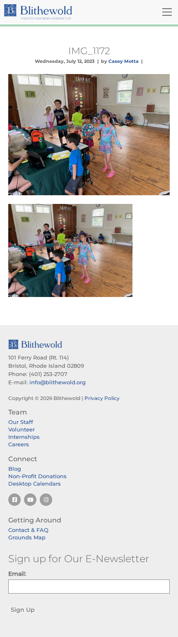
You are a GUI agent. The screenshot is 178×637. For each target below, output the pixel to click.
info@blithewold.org (57, 382)
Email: (17, 573)
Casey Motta (123, 61)
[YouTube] (30, 499)
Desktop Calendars (34, 483)
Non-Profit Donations (37, 476)
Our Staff (20, 422)
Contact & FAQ (28, 530)
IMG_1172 (89, 51)
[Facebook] (14, 499)
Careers (18, 444)
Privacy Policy (102, 398)
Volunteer (21, 429)
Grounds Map (27, 537)
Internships (24, 436)
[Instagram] (46, 499)
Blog (14, 468)
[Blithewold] (61, 11)
